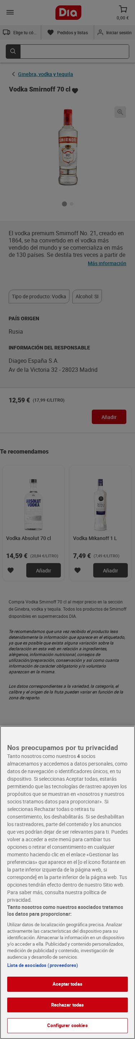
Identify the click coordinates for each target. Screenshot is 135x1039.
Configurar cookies (67, 1025)
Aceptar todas (67, 984)
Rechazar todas (67, 1005)
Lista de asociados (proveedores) (42, 965)
